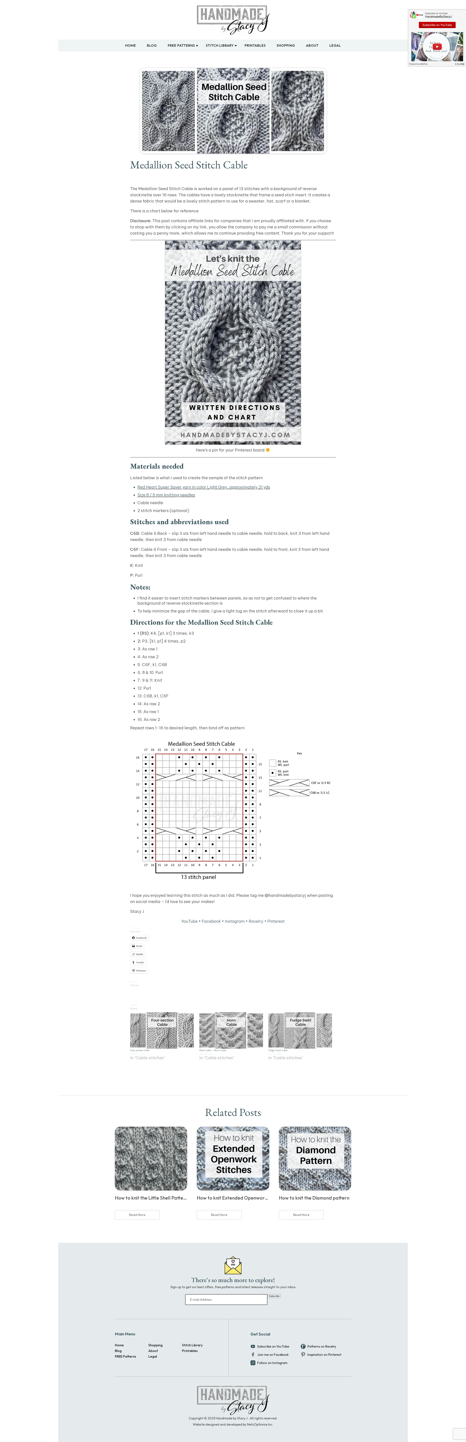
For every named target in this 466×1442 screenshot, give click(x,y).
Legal (335, 45)
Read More (137, 1215)
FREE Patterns (181, 45)
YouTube (189, 921)
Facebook (211, 921)
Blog (152, 45)
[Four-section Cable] (163, 1030)
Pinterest (276, 921)
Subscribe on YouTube (273, 1346)
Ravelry (256, 921)
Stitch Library (220, 45)
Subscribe (274, 1296)
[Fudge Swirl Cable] (301, 1030)
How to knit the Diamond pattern (314, 1198)
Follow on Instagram (272, 1363)
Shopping (286, 45)
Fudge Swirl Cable (278, 1050)
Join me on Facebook (273, 1355)
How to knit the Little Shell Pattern (151, 1198)
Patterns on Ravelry (321, 1346)
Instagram (235, 921)
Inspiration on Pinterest (324, 1355)
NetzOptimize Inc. (260, 1424)
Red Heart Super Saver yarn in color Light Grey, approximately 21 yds (203, 487)
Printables (255, 45)
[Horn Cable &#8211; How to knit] (232, 1030)
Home (130, 45)
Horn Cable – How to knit (212, 1050)
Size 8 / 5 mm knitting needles (166, 494)
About (312, 45)
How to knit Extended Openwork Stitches (233, 1198)
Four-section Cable (140, 1050)
